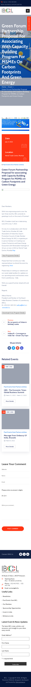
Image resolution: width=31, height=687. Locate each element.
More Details (10, 401)
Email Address (7, 635)
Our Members (7, 604)
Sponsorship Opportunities (12, 608)
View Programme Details (10, 256)
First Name (5, 643)
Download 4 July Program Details (13, 313)
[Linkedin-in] (27, 554)
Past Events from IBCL (10, 600)
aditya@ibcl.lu (21, 305)
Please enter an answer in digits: (12, 490)
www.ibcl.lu (6, 308)
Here (11, 266)
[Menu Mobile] (28, 11)
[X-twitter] (24, 554)
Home (4, 87)
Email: (12, 588)
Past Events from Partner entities (13, 164)
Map (13, 250)
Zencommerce (20, 682)
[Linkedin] (21, 348)
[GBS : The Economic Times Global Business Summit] (15, 374)
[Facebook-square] (20, 554)
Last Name (5, 651)
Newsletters (7, 596)
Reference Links (8, 616)
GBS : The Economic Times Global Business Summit (15, 391)
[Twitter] (13, 348)
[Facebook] (9, 348)
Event (10, 87)
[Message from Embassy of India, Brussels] (15, 419)
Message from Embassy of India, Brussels (15, 436)
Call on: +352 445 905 (9, 2)
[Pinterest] (17, 348)
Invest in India (7, 612)
